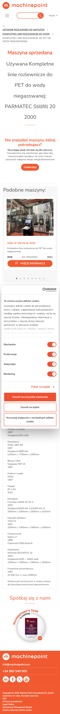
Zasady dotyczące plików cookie (17, 710)
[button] (17, 278)
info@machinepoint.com (16, 664)
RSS (4, 698)
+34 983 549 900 (15, 671)
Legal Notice (8, 704)
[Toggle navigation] (7, 15)
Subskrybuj (30, 167)
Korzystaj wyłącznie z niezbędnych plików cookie (30, 419)
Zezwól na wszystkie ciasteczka (30, 397)
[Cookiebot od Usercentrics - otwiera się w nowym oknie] (42, 290)
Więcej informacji (32, 263)
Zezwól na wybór (30, 407)
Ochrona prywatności (12, 701)
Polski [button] (52, 15)
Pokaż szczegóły (40, 386)
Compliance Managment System (17, 707)
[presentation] (31, 274)
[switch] (51, 354)
